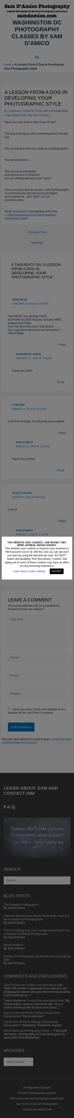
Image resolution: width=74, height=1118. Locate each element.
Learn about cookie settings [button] (29, 571)
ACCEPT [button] (56, 571)
